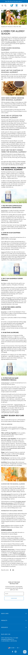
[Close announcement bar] (26, 1)
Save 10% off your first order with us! (13, 1)
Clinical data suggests (6, 494)
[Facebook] (12, 652)
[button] (2, 5)
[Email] (13, 570)
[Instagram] (15, 652)
